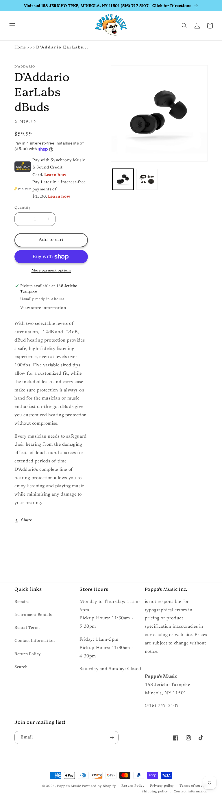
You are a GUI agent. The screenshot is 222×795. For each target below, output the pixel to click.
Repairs (21, 602)
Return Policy (27, 654)
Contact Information (34, 641)
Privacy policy (162, 785)
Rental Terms (27, 628)
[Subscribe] (112, 737)
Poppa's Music (69, 786)
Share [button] (26, 520)
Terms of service (194, 785)
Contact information (191, 791)
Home (20, 48)
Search (21, 667)
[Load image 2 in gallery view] (147, 179)
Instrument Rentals (33, 615)
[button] (12, 25)
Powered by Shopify (99, 786)
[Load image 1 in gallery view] (123, 179)
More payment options (51, 270)
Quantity (22, 207)
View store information (43, 308)
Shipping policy (155, 791)
